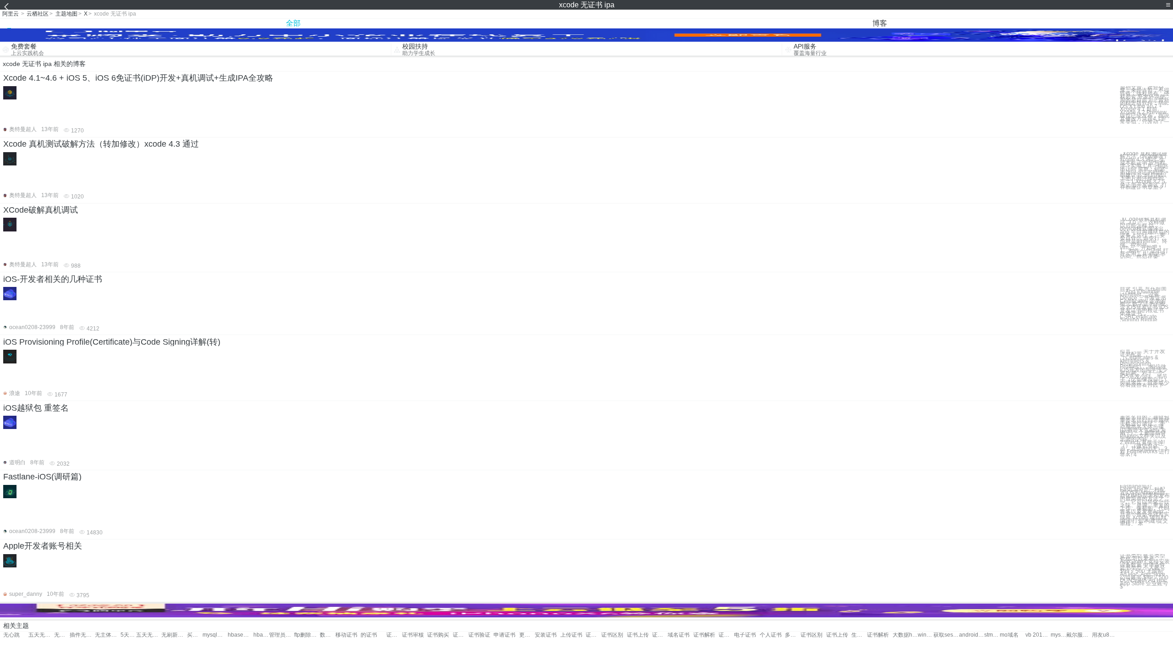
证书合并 (726, 635)
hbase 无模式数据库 (261, 635)
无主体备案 (107, 635)
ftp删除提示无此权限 (306, 635)
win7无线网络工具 (925, 635)
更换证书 (527, 635)
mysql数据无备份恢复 (215, 635)
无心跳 (11, 635)
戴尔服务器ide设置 (1078, 635)
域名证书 (679, 635)
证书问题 (460, 635)
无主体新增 (62, 635)
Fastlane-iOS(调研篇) (42, 476)
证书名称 (593, 635)
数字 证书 (327, 635)
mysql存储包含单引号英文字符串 (1058, 635)
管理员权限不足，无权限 (281, 635)
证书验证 (479, 635)
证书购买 (438, 635)
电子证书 (745, 635)
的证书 (369, 635)
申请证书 (504, 635)
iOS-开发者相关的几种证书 (52, 279)
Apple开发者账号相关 (42, 545)
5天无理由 (128, 635)
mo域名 (1009, 635)
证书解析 (704, 635)
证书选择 (660, 635)
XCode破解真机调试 (40, 209)
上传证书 (571, 635)
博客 (879, 23)
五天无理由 (41, 635)
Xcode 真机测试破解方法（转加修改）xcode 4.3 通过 (101, 143)
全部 (293, 23)
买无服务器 (195, 635)
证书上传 (638, 635)
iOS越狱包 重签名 (36, 407)
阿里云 (10, 14)
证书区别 (612, 635)
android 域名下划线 (971, 635)
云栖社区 (38, 14)
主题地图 (66, 14)
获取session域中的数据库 (946, 635)
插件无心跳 (82, 635)
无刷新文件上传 (173, 635)
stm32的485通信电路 (992, 635)
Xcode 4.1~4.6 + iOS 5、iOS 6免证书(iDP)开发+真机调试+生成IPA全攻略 (138, 77)
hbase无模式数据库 (240, 635)
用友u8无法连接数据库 (1104, 635)
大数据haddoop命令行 (905, 635)
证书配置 (394, 635)
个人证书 (771, 635)
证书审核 (413, 635)
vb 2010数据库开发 (1038, 635)
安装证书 (546, 635)
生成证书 (859, 635)
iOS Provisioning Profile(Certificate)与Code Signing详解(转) (111, 341)
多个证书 (792, 635)
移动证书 (346, 635)
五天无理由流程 (148, 635)
